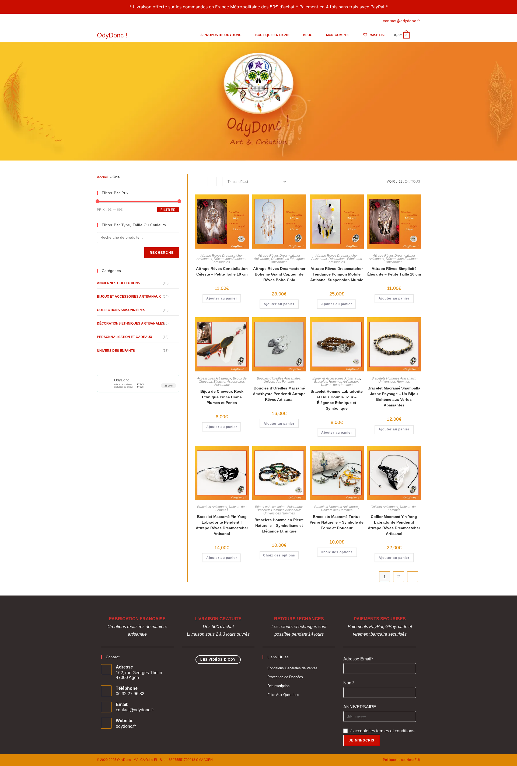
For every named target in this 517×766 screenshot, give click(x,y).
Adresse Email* (358, 659)
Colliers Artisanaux (384, 507)
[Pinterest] (105, 21)
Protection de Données (285, 677)
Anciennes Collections (118, 283)
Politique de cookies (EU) (401, 760)
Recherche (162, 253)
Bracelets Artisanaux (212, 507)
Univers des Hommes (336, 385)
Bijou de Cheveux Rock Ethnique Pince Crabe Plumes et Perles (221, 397)
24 (407, 181)
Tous (415, 181)
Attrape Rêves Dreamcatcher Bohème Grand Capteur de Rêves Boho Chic (279, 274)
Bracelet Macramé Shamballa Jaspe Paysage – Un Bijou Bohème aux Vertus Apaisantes (394, 396)
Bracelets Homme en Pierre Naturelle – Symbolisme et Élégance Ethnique (279, 525)
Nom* (348, 683)
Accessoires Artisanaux (214, 378)
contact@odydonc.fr (135, 710)
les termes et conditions (391, 731)
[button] (223, 201)
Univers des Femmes (279, 382)
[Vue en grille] (200, 181)
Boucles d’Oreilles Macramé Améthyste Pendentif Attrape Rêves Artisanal (279, 394)
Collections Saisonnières (121, 310)
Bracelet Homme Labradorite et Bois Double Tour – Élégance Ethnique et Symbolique (336, 399)
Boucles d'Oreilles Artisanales (279, 378)
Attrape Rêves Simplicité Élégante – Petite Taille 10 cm (394, 271)
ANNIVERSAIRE (359, 707)
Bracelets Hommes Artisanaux (336, 382)
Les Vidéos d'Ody (218, 659)
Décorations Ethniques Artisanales (230, 260)
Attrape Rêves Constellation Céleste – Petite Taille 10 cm (222, 271)
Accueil (103, 177)
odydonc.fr (126, 726)
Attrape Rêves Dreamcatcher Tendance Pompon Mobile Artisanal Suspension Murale (336, 274)
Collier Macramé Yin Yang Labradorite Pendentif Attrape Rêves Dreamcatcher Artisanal (394, 525)
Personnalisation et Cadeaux (124, 337)
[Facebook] (99, 21)
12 (401, 181)
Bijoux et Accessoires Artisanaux (229, 383)
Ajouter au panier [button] (221, 298)
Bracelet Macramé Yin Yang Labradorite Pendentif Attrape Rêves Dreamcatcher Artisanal (222, 525)
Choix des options (279, 555)
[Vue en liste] (212, 181)
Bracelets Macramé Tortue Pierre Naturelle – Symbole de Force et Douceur (337, 522)
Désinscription (278, 686)
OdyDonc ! (112, 35)
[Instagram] (111, 21)
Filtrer (168, 210)
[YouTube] (117, 21)
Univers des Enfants (116, 351)
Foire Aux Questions (283, 695)
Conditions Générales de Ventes (292, 668)
